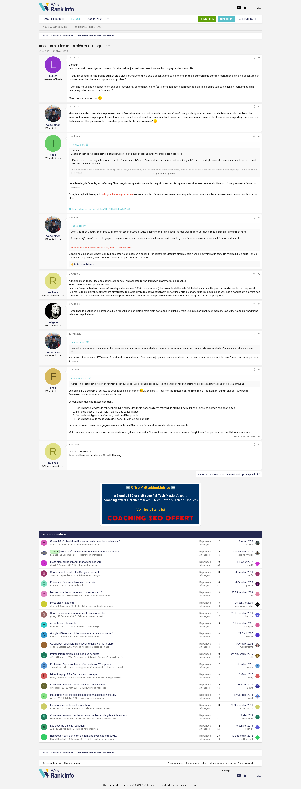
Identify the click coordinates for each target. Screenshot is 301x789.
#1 (259, 58)
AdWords (79, 585)
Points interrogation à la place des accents (74, 653)
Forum (75, 19)
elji (251, 657)
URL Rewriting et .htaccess (93, 688)
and (84, 264)
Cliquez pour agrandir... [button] (164, 173)
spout (250, 698)
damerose (55, 585)
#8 (259, 369)
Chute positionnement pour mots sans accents (77, 613)
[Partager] (254, 58)
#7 (259, 334)
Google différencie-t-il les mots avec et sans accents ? (82, 633)
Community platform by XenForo (130, 785)
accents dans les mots (63, 623)
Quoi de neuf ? (96, 19)
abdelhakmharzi (245, 555)
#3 (259, 136)
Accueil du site (54, 19)
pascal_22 (55, 698)
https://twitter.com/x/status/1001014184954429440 (101, 209)
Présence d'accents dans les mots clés (72, 582)
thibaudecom (56, 708)
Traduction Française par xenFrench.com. (178, 785)
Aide (240, 763)
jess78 (249, 585)
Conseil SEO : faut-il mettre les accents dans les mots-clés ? (85, 541)
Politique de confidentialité (222, 763)
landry (53, 678)
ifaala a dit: (76, 226)
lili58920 (46, 51)
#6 (259, 304)
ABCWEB (248, 544)
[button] (108, 19)
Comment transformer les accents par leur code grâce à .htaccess (88, 715)
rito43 (53, 565)
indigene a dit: (78, 342)
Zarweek (54, 667)
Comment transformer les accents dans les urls (77, 684)
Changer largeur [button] (72, 763)
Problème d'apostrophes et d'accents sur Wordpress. (80, 664)
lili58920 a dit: (78, 144)
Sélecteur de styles (52, 763)
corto (52, 647)
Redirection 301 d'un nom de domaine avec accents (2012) (83, 735)
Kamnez (54, 555)
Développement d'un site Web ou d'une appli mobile (98, 657)
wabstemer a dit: (79, 378)
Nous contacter (176, 763)
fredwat (249, 636)
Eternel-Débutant (58, 739)
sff (51, 657)
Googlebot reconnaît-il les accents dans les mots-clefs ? (83, 643)
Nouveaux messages (55, 27)
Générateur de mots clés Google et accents (75, 572)
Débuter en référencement (86, 544)
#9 (259, 444)
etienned (54, 606)
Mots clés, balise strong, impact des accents (75, 561)
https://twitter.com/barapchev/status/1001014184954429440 (101, 247)
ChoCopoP (248, 626)
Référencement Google (91, 555)
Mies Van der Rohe (244, 606)
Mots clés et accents (62, 602)
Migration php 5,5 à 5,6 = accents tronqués (74, 674)
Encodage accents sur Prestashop (70, 705)
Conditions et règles (196, 763)
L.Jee (250, 596)
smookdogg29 (57, 688)
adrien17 (54, 544)
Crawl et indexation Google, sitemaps (95, 606)
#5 (259, 274)
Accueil (249, 763)
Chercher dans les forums (85, 27)
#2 (259, 106)
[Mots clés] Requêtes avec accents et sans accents (89, 551)
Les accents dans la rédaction (67, 725)
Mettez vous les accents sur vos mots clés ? (76, 592)
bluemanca (55, 718)
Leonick (249, 616)
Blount (250, 688)
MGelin (53, 626)
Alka (52, 729)
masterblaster (57, 596)
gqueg (53, 616)
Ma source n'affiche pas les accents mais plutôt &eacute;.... (84, 694)
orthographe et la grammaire (117, 194)
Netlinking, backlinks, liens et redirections (96, 718)
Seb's (52, 575)
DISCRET (54, 636)
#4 (259, 217)
